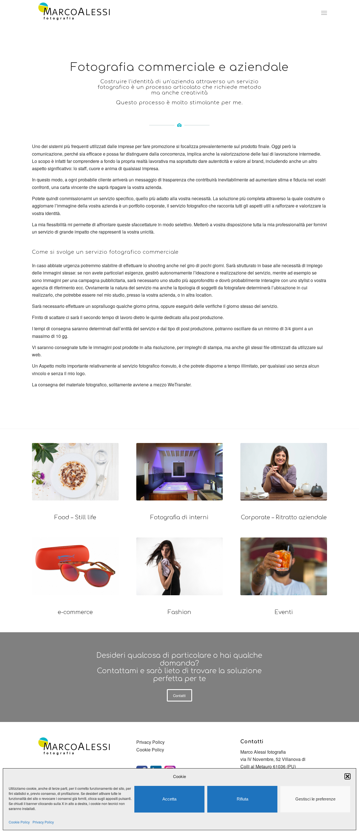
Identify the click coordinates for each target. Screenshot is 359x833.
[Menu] (324, 12)
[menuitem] (324, 12)
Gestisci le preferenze (315, 799)
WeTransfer (179, 384)
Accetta (169, 799)
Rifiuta (242, 799)
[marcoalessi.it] (74, 12)
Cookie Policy (19, 822)
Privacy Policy (43, 822)
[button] (347, 776)
